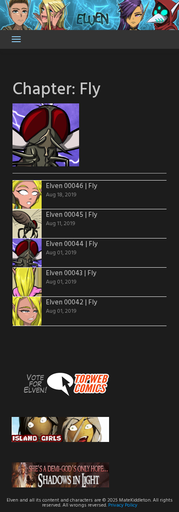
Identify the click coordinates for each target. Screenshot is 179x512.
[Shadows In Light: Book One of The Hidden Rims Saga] (60, 474)
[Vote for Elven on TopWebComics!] (60, 384)
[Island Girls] (60, 429)
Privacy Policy (122, 505)
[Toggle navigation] (16, 39)
